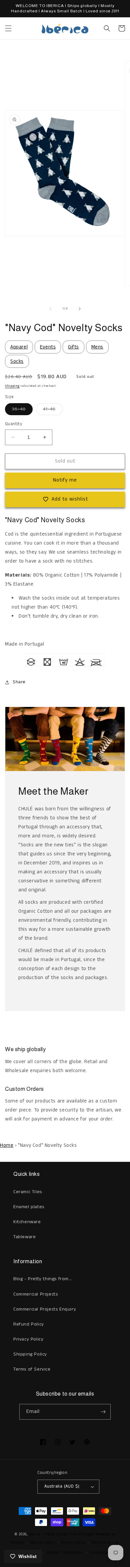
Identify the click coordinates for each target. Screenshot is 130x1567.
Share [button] (19, 682)
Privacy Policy (28, 1339)
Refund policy (43, 1542)
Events (48, 346)
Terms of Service (32, 1369)
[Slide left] (50, 308)
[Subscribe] (103, 1412)
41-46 (53, 410)
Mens (97, 346)
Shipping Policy (30, 1354)
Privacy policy (73, 1542)
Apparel (19, 346)
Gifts (73, 346)
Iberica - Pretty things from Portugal (61, 1534)
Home (6, 1145)
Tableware (24, 1237)
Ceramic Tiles (27, 1192)
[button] (8, 28)
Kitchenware (27, 1222)
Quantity (13, 424)
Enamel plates (28, 1207)
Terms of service (105, 1542)
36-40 (22, 410)
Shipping (12, 385)
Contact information (65, 1552)
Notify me (65, 480)
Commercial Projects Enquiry (44, 1309)
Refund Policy (28, 1324)
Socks (17, 361)
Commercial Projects (35, 1294)
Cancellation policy (106, 1552)
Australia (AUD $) (62, 1486)
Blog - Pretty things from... (42, 1279)
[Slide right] (79, 308)
